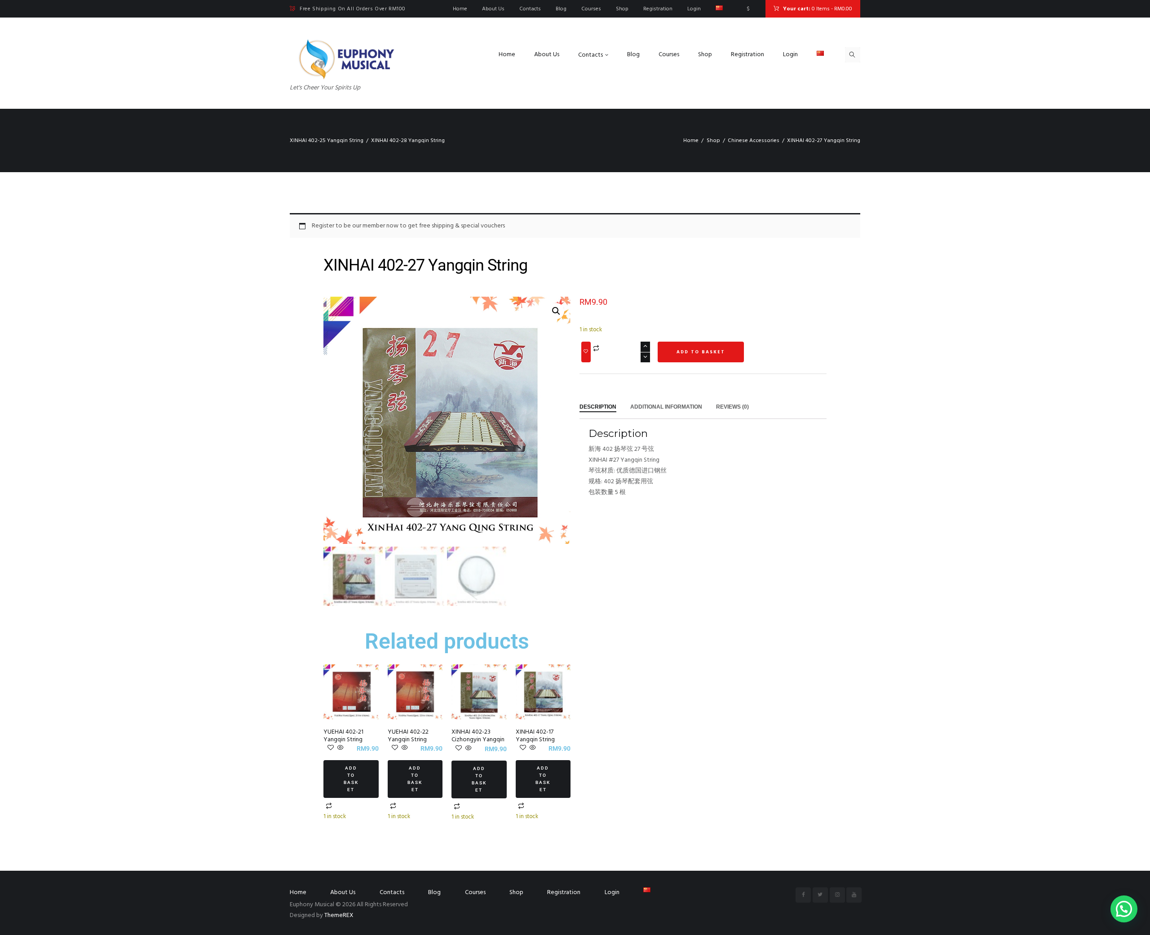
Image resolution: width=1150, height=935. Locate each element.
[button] (556, 311)
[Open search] (852, 54)
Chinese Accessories (753, 141)
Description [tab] (597, 407)
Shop (713, 141)
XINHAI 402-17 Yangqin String (535, 736)
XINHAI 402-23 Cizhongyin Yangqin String (477, 739)
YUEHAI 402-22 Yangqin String (408, 736)
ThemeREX (339, 915)
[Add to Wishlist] (586, 352)
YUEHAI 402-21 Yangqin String (343, 736)
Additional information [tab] (666, 407)
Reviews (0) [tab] (732, 407)
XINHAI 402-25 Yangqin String (326, 140)
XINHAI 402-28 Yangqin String (408, 140)
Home (691, 141)
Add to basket (351, 779)
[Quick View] (340, 749)
